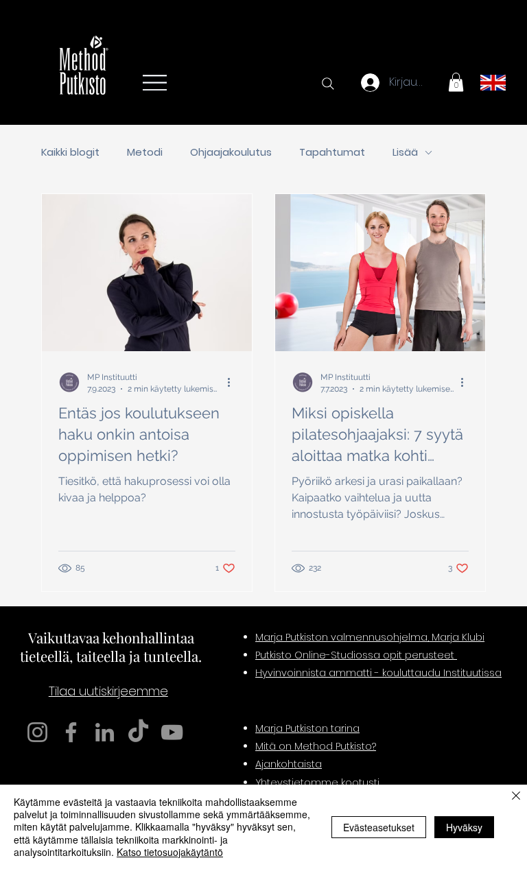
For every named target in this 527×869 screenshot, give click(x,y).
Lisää (405, 152)
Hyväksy (464, 827)
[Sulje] (516, 796)
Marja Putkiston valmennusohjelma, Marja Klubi (369, 637)
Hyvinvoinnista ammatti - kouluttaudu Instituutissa (378, 673)
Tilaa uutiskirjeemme (108, 691)
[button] (456, 82)
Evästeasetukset (378, 827)
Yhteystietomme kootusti (317, 782)
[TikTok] (138, 732)
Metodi (145, 152)
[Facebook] (71, 732)
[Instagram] (37, 732)
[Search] (328, 83)
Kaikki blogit (70, 152)
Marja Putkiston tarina (307, 728)
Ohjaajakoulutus (231, 152)
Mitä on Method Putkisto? (315, 746)
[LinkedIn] (104, 732)
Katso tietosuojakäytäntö (170, 852)
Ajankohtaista (288, 764)
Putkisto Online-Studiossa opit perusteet (356, 655)
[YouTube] (172, 732)
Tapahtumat (332, 152)
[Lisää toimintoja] (233, 382)
